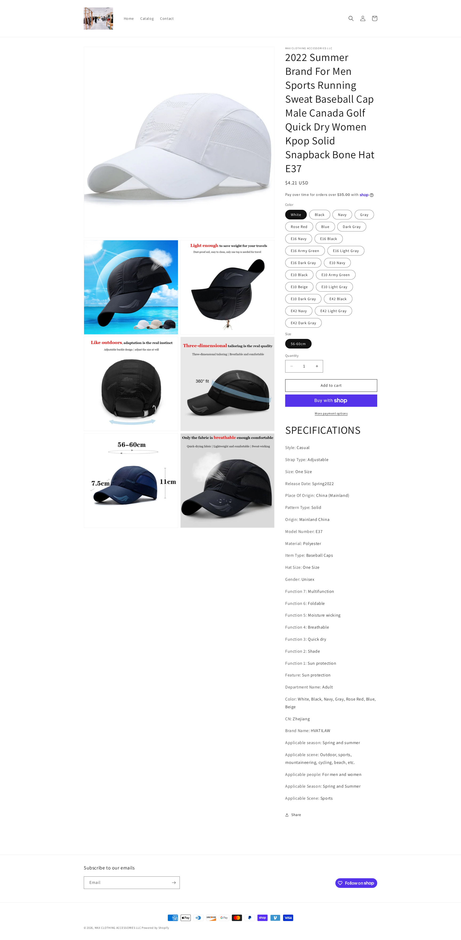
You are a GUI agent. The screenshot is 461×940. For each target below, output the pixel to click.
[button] (351, 18)
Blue (325, 226)
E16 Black (328, 238)
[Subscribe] (174, 882)
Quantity (292, 355)
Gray (364, 214)
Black (320, 214)
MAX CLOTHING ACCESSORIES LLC (118, 928)
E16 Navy (299, 238)
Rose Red (299, 226)
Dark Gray (352, 226)
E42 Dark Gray (303, 322)
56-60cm (298, 343)
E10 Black (299, 274)
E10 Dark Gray (303, 298)
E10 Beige (299, 286)
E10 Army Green (335, 274)
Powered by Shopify (155, 928)
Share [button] (296, 814)
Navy (342, 214)
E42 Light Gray (333, 310)
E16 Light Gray (346, 250)
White (296, 214)
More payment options (331, 413)
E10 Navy (337, 262)
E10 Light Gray (334, 286)
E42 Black (338, 298)
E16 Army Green (305, 250)
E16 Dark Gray (303, 262)
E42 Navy (299, 310)
